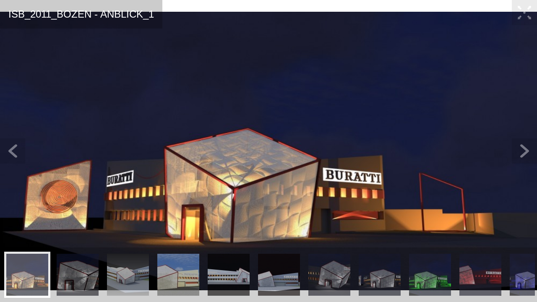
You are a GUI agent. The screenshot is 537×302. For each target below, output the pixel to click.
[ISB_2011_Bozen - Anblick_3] (128, 275)
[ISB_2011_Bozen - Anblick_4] (178, 275)
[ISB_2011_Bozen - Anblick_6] (279, 275)
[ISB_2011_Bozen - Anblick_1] (27, 275)
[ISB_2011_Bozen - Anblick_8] (380, 275)
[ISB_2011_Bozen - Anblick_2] (78, 275)
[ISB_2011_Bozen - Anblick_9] (430, 275)
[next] (524, 151)
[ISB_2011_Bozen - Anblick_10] (480, 275)
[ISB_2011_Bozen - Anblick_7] (329, 275)
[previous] (12, 151)
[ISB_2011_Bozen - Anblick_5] (229, 275)
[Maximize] (524, 12)
